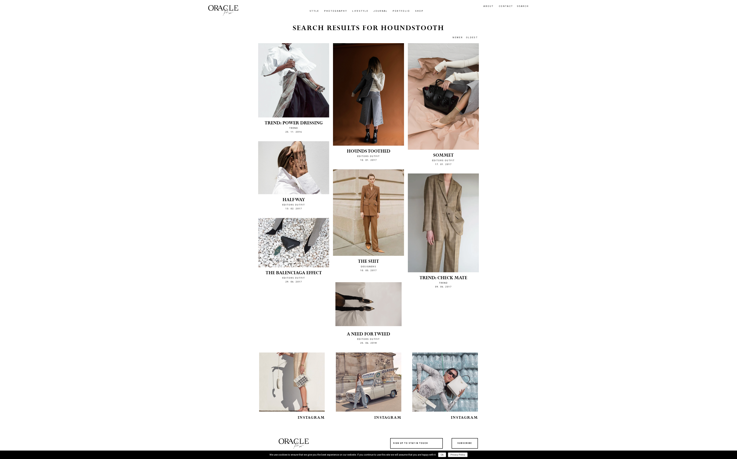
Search (523, 6)
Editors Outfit (368, 339)
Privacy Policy (457, 454)
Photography (335, 11)
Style (314, 11)
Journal (380, 11)
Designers (368, 266)
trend (443, 283)
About (488, 6)
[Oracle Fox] (223, 10)
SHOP (419, 11)
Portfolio (401, 11)
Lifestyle (360, 11)
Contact (506, 6)
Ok (442, 454)
